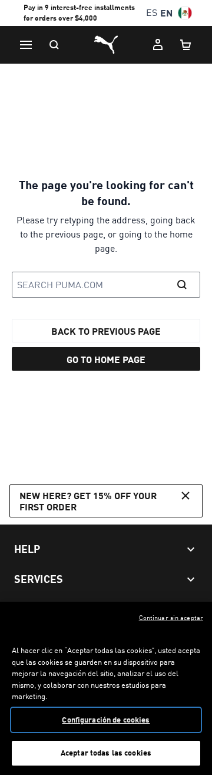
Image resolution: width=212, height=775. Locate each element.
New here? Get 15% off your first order (88, 501)
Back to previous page (106, 331)
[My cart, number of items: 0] (186, 45)
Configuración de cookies (106, 719)
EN (166, 12)
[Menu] (26, 45)
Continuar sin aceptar (171, 618)
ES (151, 12)
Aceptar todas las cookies (106, 752)
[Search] (54, 45)
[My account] (158, 45)
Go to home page (106, 359)
